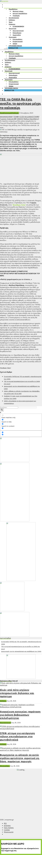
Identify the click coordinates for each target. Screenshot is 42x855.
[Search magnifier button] (2, 409)
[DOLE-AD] (21, 580)
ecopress (7, 825)
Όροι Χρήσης (9, 828)
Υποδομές (15, 113)
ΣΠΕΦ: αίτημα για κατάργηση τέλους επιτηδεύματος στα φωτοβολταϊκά (17, 736)
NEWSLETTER (13, 48)
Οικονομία (8, 113)
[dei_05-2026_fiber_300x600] (14, 521)
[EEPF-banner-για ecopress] (21, 678)
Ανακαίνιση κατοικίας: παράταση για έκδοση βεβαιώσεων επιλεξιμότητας (20, 715)
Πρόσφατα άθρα (6, 681)
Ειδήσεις (3, 701)
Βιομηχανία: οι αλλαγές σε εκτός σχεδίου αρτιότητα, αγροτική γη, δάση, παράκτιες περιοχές (20, 758)
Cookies (7, 830)
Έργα (2, 113)
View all (15, 681)
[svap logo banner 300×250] (14, 636)
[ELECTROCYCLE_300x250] (14, 461)
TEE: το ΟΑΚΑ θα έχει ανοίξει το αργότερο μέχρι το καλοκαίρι (20, 103)
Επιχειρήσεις (5, 766)
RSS (5, 823)
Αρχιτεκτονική (5, 723)
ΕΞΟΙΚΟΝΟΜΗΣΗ (18, 26)
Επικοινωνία (8, 832)
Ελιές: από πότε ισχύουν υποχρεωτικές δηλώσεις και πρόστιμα (17, 693)
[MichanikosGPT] (12, 610)
